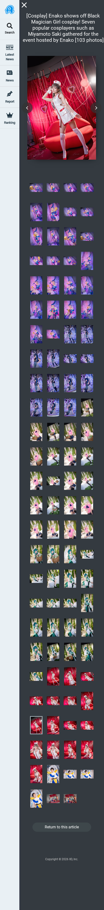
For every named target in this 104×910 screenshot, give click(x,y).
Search (10, 32)
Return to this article (62, 827)
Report (9, 101)
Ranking (9, 122)
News (10, 80)
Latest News (9, 57)
